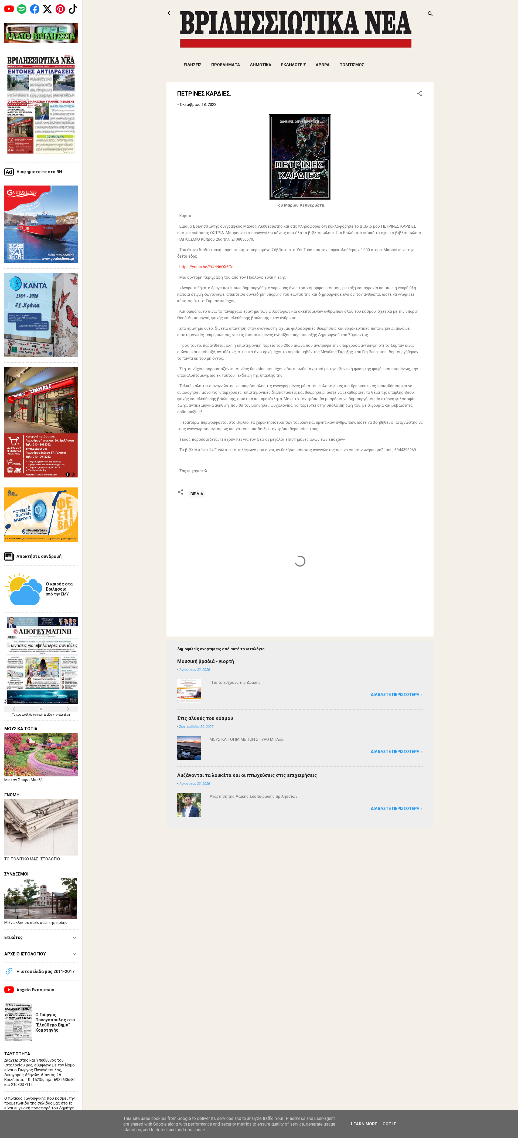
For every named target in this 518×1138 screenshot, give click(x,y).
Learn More (364, 1124)
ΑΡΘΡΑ (323, 64)
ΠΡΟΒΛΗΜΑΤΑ (225, 64)
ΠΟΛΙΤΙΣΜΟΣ (351, 64)
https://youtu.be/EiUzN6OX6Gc (206, 266)
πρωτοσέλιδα (24, 714)
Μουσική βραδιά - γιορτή (205, 661)
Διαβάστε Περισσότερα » (397, 694)
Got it (389, 1124)
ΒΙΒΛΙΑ (196, 493)
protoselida (63, 714)
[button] (419, 94)
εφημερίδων (46, 714)
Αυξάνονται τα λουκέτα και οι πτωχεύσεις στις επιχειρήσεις (247, 775)
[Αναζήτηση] (430, 14)
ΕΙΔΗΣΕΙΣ (193, 64)
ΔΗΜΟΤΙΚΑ (260, 64)
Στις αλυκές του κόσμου (205, 718)
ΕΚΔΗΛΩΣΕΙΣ (293, 64)
